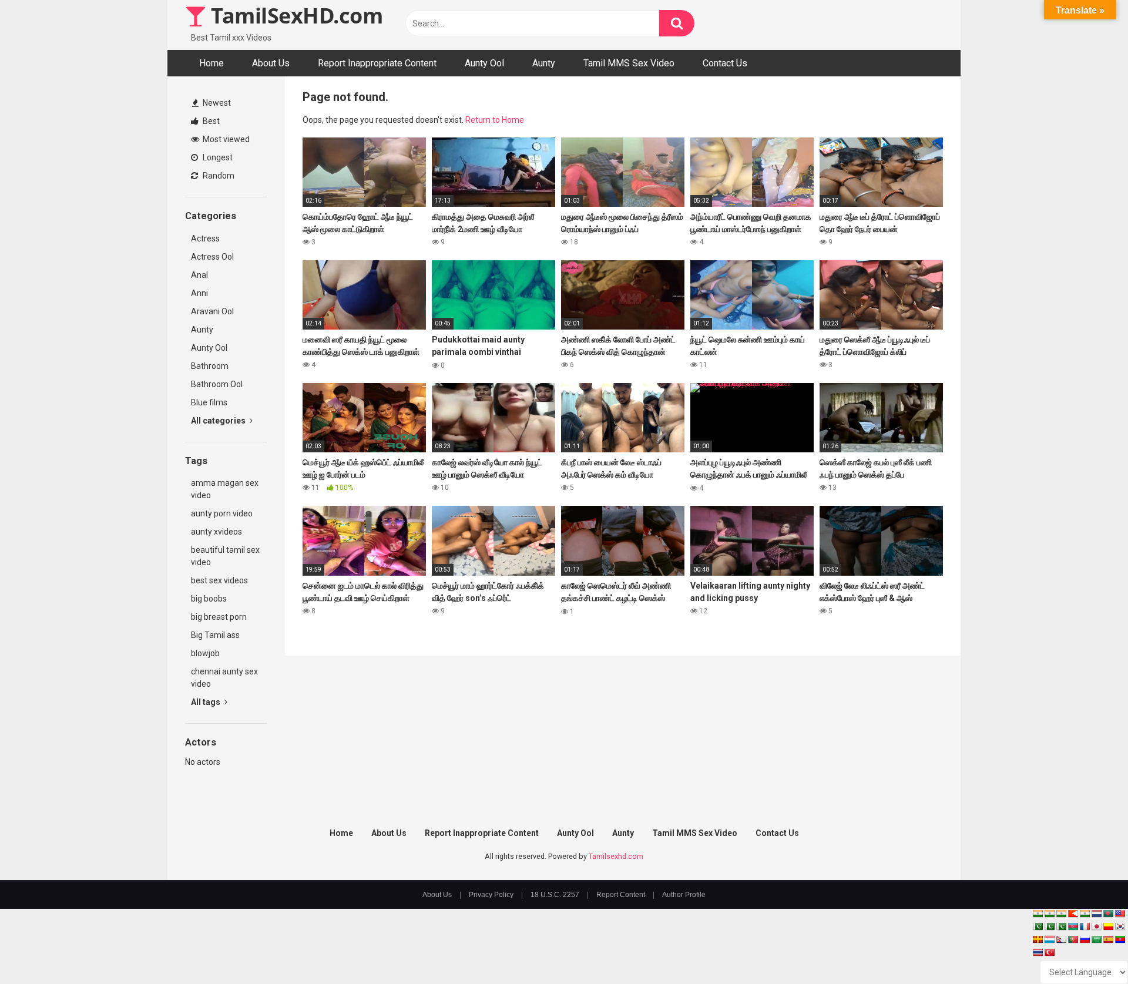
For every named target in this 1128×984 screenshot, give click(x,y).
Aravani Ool (212, 311)
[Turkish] (1049, 952)
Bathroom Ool (217, 384)
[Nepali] (1061, 939)
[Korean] (1119, 926)
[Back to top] (1088, 948)
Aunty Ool (484, 63)
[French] (1084, 926)
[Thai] (1037, 952)
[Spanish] (1108, 939)
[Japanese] (1096, 926)
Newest (216, 103)
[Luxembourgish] (1049, 939)
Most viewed (225, 139)
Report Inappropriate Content (377, 63)
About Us (271, 63)
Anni (199, 293)
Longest (217, 157)
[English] (1119, 913)
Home (211, 63)
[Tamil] (1061, 913)
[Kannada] (1108, 926)
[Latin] (1037, 939)
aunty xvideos (216, 531)
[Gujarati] (1037, 913)
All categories (219, 420)
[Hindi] (1084, 913)
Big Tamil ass (215, 635)
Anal (199, 275)
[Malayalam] (1049, 913)
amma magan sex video (224, 489)
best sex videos (219, 580)
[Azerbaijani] (1072, 926)
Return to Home (494, 120)
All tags (206, 702)
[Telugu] (1119, 939)
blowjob (205, 653)
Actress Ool (212, 256)
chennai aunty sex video (224, 678)
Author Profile (684, 895)
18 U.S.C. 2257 (555, 895)
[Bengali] (1108, 913)
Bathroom (210, 366)
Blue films (209, 402)
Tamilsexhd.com (616, 856)
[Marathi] (1072, 913)
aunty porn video (222, 513)
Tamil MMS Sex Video (628, 63)
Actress (205, 238)
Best (210, 121)
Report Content (620, 895)
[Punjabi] (1049, 926)
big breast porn (219, 617)
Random (217, 175)
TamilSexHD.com (294, 15)
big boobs (209, 598)
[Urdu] (1061, 926)
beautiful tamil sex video (225, 556)
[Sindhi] (1037, 926)
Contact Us (725, 63)
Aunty (543, 63)
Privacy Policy (491, 895)
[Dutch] (1096, 913)
